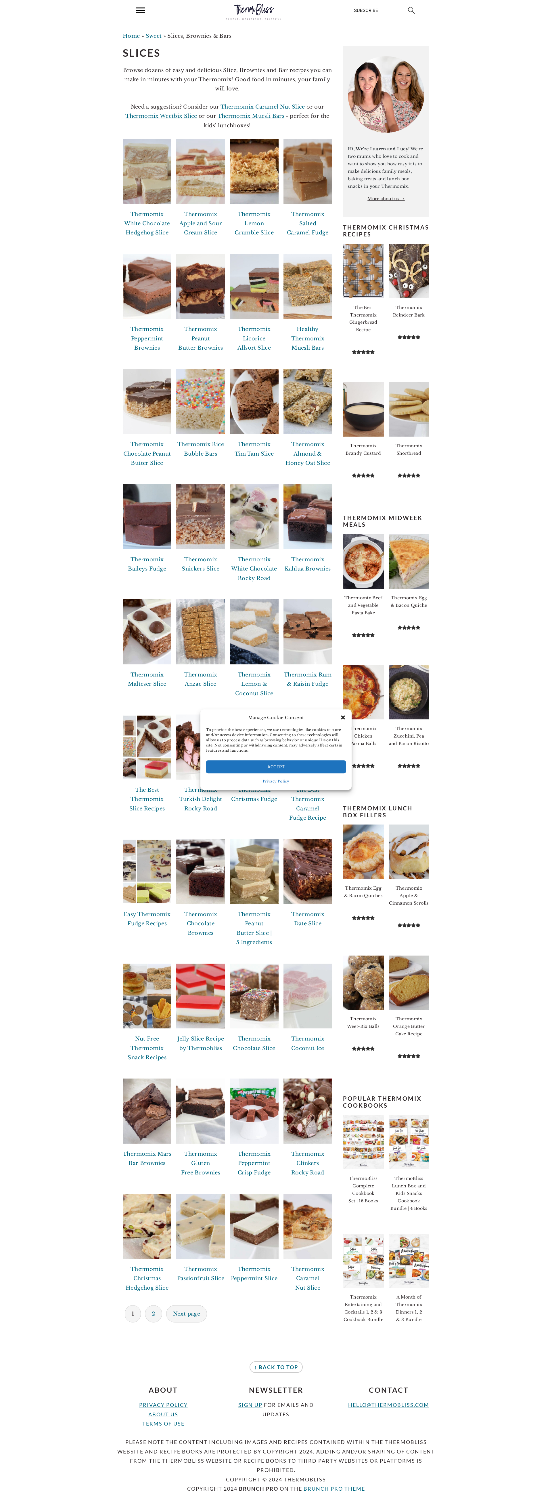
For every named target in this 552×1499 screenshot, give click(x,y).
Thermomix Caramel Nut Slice (263, 107)
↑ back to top (276, 1367)
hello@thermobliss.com (388, 1405)
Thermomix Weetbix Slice (161, 116)
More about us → (386, 198)
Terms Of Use (163, 1423)
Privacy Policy (276, 781)
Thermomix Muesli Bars (251, 116)
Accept (276, 766)
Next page (186, 1314)
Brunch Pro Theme (334, 1488)
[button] (343, 717)
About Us (163, 1414)
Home (131, 36)
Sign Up (250, 1405)
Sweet (154, 36)
